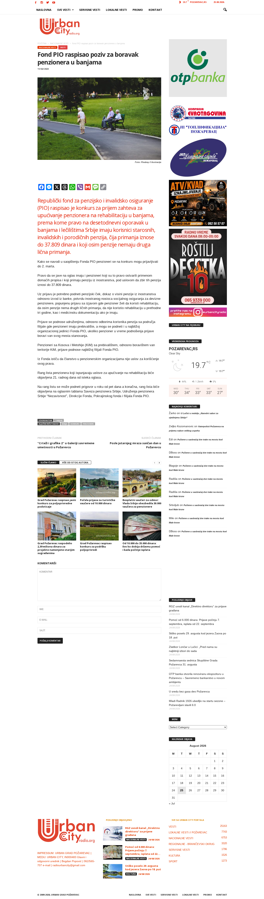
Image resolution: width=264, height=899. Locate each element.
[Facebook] (35, 3)
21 (206, 783)
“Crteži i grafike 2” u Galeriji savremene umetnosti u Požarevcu (65, 445)
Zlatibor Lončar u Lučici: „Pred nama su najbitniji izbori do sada (193, 648)
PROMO (138, 10)
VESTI (63, 47)
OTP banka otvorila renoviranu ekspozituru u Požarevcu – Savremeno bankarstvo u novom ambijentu (197, 678)
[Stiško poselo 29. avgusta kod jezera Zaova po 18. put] (112, 871)
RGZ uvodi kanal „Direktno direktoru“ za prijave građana (198, 608)
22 (214, 783)
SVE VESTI (63, 10)
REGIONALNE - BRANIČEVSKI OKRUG (192, 844)
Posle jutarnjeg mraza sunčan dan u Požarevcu (135, 445)
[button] (225, 10)
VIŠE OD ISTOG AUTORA (75, 462)
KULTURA (131, 874)
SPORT (173, 861)
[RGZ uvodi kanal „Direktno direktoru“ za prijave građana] (112, 833)
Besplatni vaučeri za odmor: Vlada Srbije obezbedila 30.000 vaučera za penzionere (142, 503)
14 (206, 775)
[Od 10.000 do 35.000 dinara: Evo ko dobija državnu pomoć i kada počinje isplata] (142, 526)
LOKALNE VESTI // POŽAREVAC (188, 832)
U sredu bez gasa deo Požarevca (189, 691)
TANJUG (58, 420)
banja (64, 424)
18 (181, 783)
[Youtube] (53, 3)
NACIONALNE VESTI (47, 47)
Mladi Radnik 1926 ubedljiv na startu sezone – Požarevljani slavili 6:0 (197, 703)
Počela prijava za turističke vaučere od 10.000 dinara (97, 501)
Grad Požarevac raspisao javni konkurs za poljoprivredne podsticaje (56, 503)
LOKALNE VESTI (116, 10)
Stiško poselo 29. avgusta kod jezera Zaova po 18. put (197, 635)
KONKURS (75, 424)
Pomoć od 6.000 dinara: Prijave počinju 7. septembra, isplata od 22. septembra (194, 621)
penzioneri (88, 424)
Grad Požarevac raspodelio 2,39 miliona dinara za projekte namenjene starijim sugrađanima (56, 548)
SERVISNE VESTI (89, 10)
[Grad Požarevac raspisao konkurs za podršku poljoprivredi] (99, 526)
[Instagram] (41, 3)
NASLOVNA (43, 10)
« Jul (172, 803)
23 (222, 783)
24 (173, 790)
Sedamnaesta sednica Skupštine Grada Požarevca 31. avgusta (193, 662)
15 (214, 775)
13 (198, 775)
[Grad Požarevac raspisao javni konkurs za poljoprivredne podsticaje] (56, 482)
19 (190, 783)
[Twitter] (47, 3)
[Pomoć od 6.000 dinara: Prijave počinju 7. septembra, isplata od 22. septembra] (112, 852)
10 (173, 775)
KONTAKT (155, 10)
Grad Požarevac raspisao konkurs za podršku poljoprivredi (96, 546)
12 (190, 775)
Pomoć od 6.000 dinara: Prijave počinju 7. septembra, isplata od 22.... (142, 850)
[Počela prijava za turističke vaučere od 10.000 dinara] (99, 482)
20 (198, 783)
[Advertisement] (160, 26)
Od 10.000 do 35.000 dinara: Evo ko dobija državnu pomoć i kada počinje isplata (141, 546)
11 (181, 775)
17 (173, 783)
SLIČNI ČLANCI (48, 462)
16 (222, 775)
